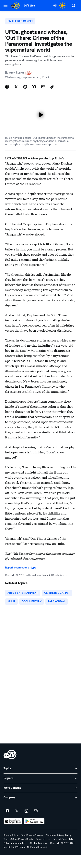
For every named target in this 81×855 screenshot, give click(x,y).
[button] (5, 5)
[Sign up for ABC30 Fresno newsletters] (36, 811)
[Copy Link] (52, 86)
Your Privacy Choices (32, 835)
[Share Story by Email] (43, 86)
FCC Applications (38, 843)
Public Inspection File (15, 843)
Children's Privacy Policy (58, 835)
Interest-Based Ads (63, 839)
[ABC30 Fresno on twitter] (17, 811)
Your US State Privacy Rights (18, 839)
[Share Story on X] (16, 86)
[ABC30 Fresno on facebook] (7, 811)
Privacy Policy (11, 835)
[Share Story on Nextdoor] (34, 86)
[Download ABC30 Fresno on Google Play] (34, 821)
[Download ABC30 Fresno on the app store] (13, 821)
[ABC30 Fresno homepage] (15, 5)
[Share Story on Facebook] (7, 86)
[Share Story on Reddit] (25, 86)
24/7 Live (29, 5)
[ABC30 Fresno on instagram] (26, 811)
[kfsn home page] (10, 754)
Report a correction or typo (20, 567)
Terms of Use (43, 839)
